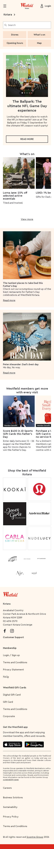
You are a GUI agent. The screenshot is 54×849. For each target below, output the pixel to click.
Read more (27, 139)
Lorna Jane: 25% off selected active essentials (15, 195)
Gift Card (8, 702)
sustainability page (11, 779)
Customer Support (13, 637)
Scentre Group (35, 837)
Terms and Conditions (15, 662)
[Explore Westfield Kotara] (27, 6)
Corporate (9, 716)
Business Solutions (13, 797)
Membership (9, 648)
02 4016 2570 (10, 621)
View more (27, 219)
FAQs (6, 677)
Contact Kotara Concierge (17, 625)
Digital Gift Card (12, 695)
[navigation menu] (6, 6)
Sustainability (10, 807)
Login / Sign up (11, 655)
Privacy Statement (13, 669)
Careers (7, 788)
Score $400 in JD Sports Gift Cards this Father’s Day (18, 434)
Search (12, 25)
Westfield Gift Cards (14, 687)
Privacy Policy (10, 816)
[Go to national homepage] (10, 593)
